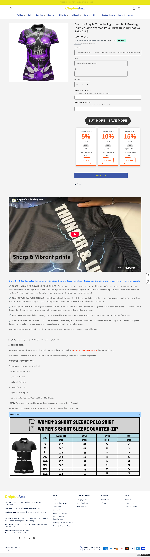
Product (77, 48)
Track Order (57, 506)
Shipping (77, 44)
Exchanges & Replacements (63, 522)
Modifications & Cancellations (59, 517)
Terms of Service (131, 506)
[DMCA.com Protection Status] (143, 555)
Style (76, 58)
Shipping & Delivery (60, 513)
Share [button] (79, 184)
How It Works (82, 506)
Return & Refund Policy (61, 526)
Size (76, 69)
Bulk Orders (105, 500)
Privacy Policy (130, 503)
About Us (128, 500)
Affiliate (104, 503)
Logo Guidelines (83, 503)
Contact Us (57, 510)
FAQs (55, 500)
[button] (11, 8)
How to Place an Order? (61, 503)
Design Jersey (82, 500)
